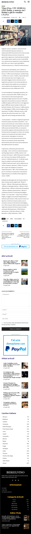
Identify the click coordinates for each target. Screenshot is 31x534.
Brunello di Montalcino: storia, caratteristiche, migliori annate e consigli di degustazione (11, 517)
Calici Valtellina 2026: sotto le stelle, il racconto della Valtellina (11, 365)
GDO (7, 218)
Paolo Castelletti (17, 218)
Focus (3, 6)
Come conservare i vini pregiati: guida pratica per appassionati (11, 525)
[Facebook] (8, 21)
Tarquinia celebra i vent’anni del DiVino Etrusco (10, 404)
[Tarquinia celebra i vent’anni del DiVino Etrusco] (25, 405)
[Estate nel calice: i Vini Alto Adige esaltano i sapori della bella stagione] (24, 263)
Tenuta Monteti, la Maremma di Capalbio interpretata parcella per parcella (11, 385)
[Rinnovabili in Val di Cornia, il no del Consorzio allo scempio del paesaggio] (24, 272)
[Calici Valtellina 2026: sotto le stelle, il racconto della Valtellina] (25, 365)
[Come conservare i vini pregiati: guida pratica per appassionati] (26, 526)
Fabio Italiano (6, 17)
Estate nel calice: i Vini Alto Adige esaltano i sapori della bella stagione (11, 262)
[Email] (20, 21)
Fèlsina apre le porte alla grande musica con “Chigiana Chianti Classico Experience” (12, 395)
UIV (23, 218)
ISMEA (11, 218)
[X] (12, 21)
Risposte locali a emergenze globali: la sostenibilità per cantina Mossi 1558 (23, 235)
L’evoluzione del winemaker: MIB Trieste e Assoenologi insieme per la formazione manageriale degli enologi (12, 374)
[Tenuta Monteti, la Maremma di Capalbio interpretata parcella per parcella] (25, 385)
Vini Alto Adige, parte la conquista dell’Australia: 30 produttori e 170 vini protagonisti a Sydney (11, 281)
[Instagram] (15, 480)
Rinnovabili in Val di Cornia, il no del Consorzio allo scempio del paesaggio (11, 271)
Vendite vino (5, 221)
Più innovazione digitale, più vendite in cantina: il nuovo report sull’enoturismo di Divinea (8, 236)
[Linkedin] (16, 21)
